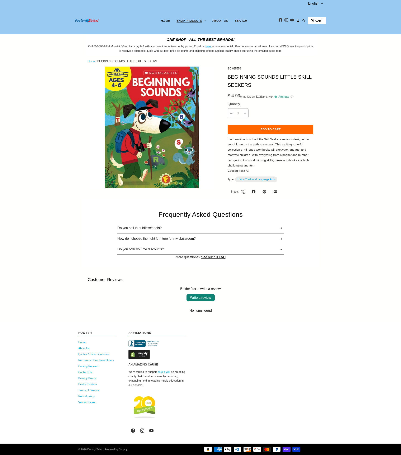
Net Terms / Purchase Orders (96, 360)
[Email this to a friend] (275, 191)
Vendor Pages (86, 402)
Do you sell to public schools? (139, 228)
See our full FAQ (213, 257)
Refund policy (86, 396)
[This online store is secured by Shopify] (157, 354)
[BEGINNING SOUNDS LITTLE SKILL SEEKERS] (152, 127)
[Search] (304, 20)
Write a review (200, 297)
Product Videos (87, 384)
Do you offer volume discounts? (140, 249)
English (313, 3)
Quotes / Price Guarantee (93, 354)
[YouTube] (292, 20)
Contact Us (85, 372)
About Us (220, 20)
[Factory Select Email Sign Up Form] (211, 46)
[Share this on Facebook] (253, 191)
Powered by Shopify (116, 449)
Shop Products (189, 20)
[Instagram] (286, 20)
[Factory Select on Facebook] (133, 430)
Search (241, 20)
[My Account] (298, 20)
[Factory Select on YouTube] (151, 430)
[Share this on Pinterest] (264, 191)
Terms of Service (88, 390)
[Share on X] (244, 191)
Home (165, 20)
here (208, 46)
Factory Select (95, 449)
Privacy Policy (87, 378)
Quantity (234, 104)
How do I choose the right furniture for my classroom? (156, 238)
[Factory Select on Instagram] (142, 430)
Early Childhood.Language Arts (256, 179)
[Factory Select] (99, 20)
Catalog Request (88, 366)
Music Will (164, 371)
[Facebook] (280, 20)
